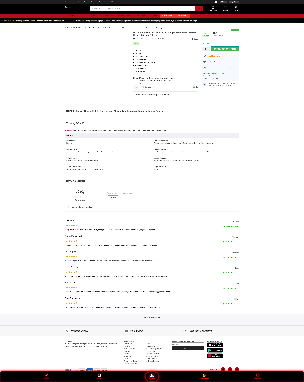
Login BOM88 (182, 16)
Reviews (113, 197)
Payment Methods (130, 361)
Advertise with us (152, 356)
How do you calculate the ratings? (80, 207)
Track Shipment (129, 349)
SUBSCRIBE (187, 348)
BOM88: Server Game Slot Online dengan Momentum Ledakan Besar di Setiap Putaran (136, 28)
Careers (126, 359)
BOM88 (93, 16)
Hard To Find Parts (152, 346)
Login (99, 378)
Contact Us (128, 344)
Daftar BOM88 (167, 16)
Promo (46, 378)
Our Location (116, 1)
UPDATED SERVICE (106, 16)
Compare (148, 87)
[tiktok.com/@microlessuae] (237, 369)
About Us (127, 346)
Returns (126, 354)
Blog (148, 344)
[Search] (199, 8)
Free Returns (104, 1)
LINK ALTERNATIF (142, 16)
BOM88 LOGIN (94, 28)
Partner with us (151, 359)
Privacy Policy (151, 351)
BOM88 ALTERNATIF (125, 16)
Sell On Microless (152, 361)
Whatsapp (205, 378)
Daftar (152, 378)
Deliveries (127, 351)
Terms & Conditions (153, 354)
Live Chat (257, 378)
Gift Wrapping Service (154, 349)
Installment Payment (131, 364)
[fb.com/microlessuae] (230, 369)
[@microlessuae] (223, 369)
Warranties (127, 356)
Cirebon (73, 2)
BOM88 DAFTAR (79, 28)
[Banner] (68, 7)
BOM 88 (155, 16)
